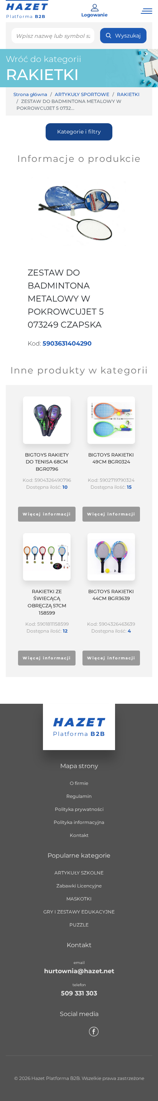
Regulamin (79, 796)
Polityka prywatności (79, 809)
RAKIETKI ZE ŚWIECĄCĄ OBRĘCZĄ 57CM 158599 (47, 602)
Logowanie (94, 15)
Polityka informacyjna (79, 822)
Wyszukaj (128, 35)
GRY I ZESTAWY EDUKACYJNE (79, 912)
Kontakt (79, 835)
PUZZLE (79, 925)
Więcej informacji (47, 514)
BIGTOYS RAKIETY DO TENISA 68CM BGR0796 (47, 462)
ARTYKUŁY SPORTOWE (82, 94)
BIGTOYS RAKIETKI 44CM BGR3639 (111, 595)
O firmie (79, 783)
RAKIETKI (42, 74)
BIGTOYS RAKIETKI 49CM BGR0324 (111, 458)
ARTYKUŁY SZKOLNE (79, 873)
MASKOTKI (79, 899)
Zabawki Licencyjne (79, 886)
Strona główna (30, 94)
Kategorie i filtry (79, 131)
